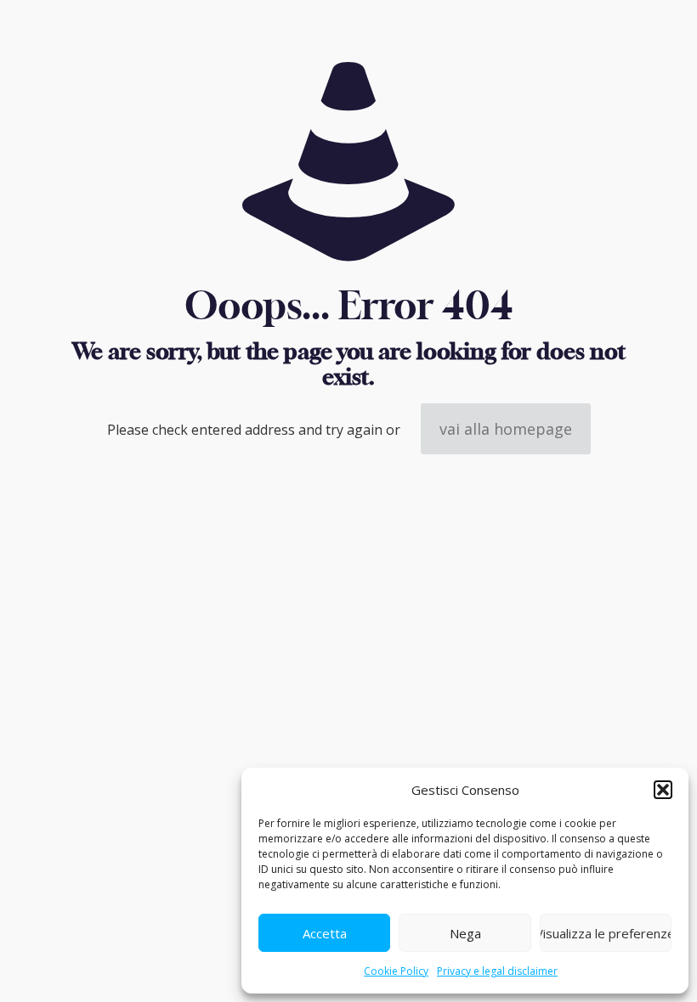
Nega (465, 933)
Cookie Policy (396, 971)
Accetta (325, 933)
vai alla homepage (505, 429)
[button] (663, 789)
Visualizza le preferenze (606, 933)
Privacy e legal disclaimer (497, 971)
